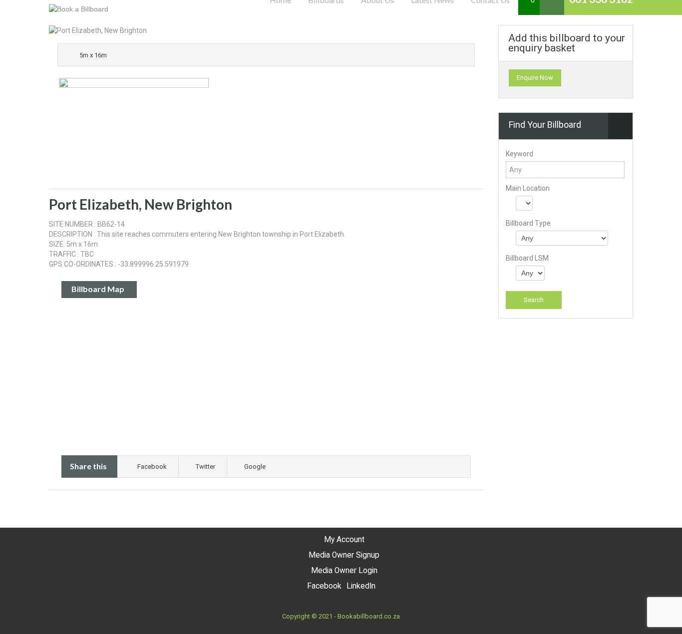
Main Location (528, 188)
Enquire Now (535, 77)
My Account (344, 539)
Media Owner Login (344, 570)
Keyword (519, 154)
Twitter (205, 466)
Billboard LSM (527, 258)
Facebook (152, 466)
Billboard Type (528, 223)
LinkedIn (360, 586)
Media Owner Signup (344, 555)
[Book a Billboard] (78, 8)
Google (255, 466)
